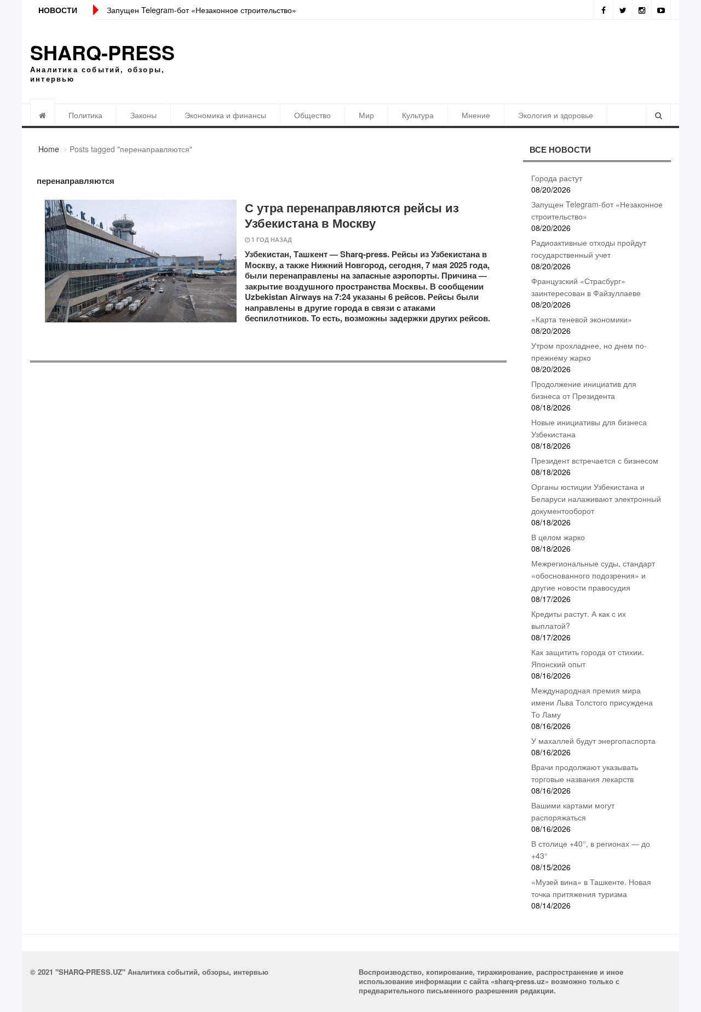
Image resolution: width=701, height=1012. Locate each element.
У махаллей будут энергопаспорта (593, 740)
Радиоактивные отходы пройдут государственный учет (588, 248)
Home (48, 148)
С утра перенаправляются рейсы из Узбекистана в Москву (352, 215)
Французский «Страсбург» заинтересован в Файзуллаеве (586, 286)
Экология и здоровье (555, 114)
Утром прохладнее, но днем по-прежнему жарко (589, 351)
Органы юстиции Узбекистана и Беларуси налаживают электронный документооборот (596, 498)
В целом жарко (558, 536)
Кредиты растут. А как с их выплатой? (578, 619)
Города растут (556, 177)
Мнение (476, 114)
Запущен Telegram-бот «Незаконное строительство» (201, 9)
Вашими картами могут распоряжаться (572, 811)
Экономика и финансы (225, 114)
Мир (366, 114)
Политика (85, 114)
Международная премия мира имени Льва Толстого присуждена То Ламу (592, 702)
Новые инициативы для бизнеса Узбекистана (589, 428)
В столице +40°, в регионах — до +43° (590, 849)
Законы (143, 114)
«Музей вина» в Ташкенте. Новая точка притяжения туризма (591, 887)
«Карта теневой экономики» (581, 319)
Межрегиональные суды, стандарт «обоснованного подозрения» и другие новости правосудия (593, 575)
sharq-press (102, 52)
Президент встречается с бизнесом (594, 460)
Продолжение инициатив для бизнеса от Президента (583, 389)
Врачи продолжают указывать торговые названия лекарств (584, 772)
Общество (312, 114)
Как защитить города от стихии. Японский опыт (587, 657)
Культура (418, 114)
